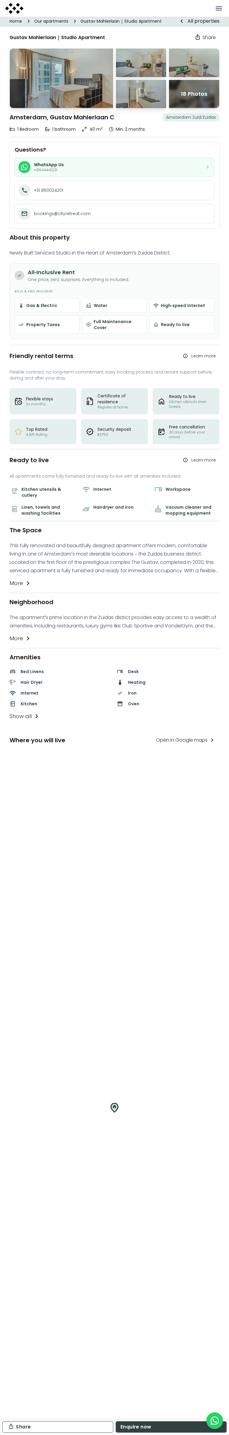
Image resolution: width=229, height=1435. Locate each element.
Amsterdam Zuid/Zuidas (191, 117)
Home (16, 21)
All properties (203, 21)
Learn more (203, 356)
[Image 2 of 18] (141, 94)
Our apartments (51, 21)
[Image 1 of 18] (61, 78)
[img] (114, 1112)
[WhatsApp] (214, 1420)
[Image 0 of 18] (141, 62)
